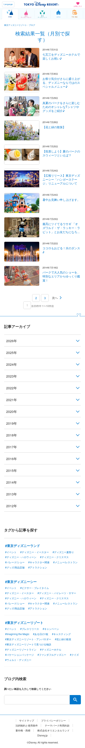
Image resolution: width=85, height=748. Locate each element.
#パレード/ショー (15, 562)
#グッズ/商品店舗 (15, 567)
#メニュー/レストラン (65, 562)
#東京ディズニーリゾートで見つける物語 (28, 644)
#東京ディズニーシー (21, 581)
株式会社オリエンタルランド (53, 730)
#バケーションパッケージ (19, 654)
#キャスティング (61, 634)
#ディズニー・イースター (34, 552)
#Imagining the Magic (17, 634)
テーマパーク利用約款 (57, 725)
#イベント (11, 552)
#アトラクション (37, 567)
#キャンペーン (51, 629)
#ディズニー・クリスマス (54, 557)
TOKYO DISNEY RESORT (41, 4)
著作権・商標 (22, 730)
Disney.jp (42, 735)
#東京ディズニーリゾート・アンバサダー (28, 639)
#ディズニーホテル (50, 649)
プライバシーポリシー (53, 720)
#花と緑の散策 (63, 639)
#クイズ (74, 654)
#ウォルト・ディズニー (18, 660)
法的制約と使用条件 (26, 725)
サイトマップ (26, 720)
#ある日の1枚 (40, 634)
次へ (55, 298)
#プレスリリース (29, 629)
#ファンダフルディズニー (52, 654)
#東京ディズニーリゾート (24, 622)
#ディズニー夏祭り (63, 552)
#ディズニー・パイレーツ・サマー (57, 593)
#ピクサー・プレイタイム (34, 588)
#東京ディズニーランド (22, 545)
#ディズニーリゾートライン (20, 649)
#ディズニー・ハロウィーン (20, 557)
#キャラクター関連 (39, 562)
